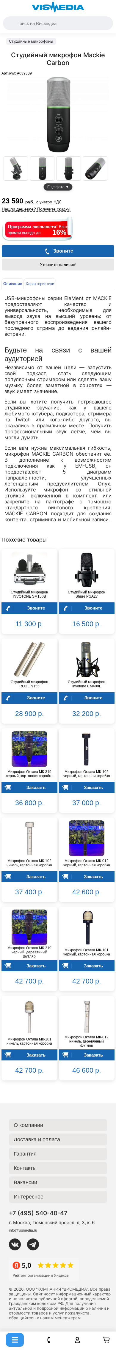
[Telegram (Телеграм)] (35, 1244)
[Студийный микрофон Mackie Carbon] (16, 168)
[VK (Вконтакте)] (17, 1244)
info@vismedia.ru (23, 1230)
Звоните (36, 607)
